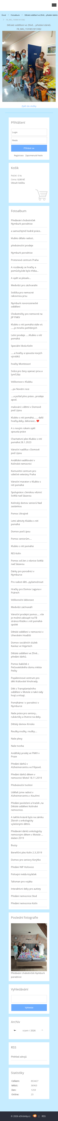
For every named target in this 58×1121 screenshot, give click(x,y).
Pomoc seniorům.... (21, 538)
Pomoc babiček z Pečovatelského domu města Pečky (26, 667)
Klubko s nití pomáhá (22, 546)
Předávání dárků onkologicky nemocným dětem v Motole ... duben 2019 (27, 834)
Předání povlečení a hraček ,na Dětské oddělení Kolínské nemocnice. (27, 806)
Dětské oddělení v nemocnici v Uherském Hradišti (27, 633)
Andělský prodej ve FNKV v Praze (25, 755)
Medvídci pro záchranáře (24, 285)
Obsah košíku (18, 182)
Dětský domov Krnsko (22, 724)
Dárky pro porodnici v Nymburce (22, 573)
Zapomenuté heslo (34, 155)
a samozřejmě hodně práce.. (26, 230)
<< (15, 1030)
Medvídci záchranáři (21, 607)
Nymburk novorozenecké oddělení (24, 305)
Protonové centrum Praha (25, 259)
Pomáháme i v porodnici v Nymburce (25, 704)
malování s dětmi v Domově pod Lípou (26, 408)
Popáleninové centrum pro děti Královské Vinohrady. (25, 679)
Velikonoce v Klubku (21, 381)
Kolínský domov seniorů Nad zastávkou (26, 504)
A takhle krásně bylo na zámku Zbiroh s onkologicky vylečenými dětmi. (27, 820)
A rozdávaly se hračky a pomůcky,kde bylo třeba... (25, 269)
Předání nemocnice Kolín (24, 903)
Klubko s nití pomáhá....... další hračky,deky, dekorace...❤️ (27, 419)
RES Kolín (16, 553)
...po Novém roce (20, 388)
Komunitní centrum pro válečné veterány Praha (23, 472)
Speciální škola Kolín (22, 345)
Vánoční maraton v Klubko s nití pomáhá (26, 483)
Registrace (19, 155)
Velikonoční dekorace (22, 599)
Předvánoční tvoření (21, 785)
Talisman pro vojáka (21, 881)
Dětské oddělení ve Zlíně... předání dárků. (41, 15)
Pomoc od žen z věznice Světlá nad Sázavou (27, 562)
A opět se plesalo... (21, 278)
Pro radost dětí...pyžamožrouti (27, 581)
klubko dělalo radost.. (22, 238)
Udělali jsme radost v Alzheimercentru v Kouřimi (25, 794)
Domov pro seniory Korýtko (26, 859)
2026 (33, 1030)
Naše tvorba (17, 745)
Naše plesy (16, 738)
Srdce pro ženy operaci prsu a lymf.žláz (27, 372)
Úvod (4, 15)
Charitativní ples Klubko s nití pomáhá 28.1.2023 (26, 440)
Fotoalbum (15, 15)
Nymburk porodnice (21, 252)
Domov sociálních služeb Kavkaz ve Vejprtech (24, 644)
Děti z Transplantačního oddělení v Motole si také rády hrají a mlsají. (27, 692)
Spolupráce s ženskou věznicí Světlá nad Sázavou (26, 494)
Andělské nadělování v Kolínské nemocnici (23, 462)
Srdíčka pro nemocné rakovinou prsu (22, 294)
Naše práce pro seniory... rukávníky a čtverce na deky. (26, 715)
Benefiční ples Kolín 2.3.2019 (26, 852)
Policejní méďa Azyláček (24, 874)
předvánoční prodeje (22, 245)
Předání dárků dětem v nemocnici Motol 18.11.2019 (26, 776)
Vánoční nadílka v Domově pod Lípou (25, 451)
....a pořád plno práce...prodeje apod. (27, 398)
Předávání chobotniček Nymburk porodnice (23, 222)
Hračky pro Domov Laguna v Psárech (26, 591)
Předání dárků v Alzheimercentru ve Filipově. (26, 765)
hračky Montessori (21, 363)
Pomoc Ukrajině (19, 513)
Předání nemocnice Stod (24, 896)
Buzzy (14, 845)
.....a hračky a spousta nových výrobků (26, 354)
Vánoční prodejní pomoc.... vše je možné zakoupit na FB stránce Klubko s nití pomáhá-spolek (27, 619)
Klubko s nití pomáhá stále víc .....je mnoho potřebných (27, 326)
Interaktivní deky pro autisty (26, 888)
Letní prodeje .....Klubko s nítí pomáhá (26, 337)
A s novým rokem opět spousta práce (23, 430)
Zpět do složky (29, 106)
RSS (44, 1116)
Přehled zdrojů (19, 1056)
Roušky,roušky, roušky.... (24, 731)
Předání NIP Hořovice (22, 866)
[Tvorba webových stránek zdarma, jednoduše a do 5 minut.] (35, 1115)
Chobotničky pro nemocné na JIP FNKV (26, 315)
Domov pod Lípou (20, 531)
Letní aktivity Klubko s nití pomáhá (24, 522)
